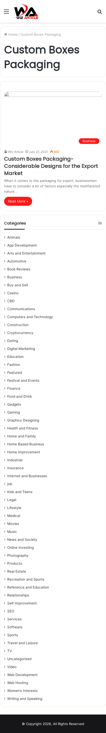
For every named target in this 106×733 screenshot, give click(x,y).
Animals (13, 237)
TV (9, 651)
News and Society (22, 539)
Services (14, 619)
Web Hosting (17, 683)
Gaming (13, 412)
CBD (11, 301)
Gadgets (14, 404)
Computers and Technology (30, 317)
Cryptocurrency (20, 333)
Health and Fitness (22, 428)
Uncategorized (19, 659)
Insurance (15, 468)
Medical (13, 516)
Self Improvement (22, 603)
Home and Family (21, 436)
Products (14, 563)
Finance (13, 388)
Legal (11, 500)
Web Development (22, 675)
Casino (13, 293)
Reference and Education (28, 587)
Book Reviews (18, 269)
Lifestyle (14, 508)
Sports (12, 635)
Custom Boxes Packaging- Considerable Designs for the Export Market (51, 166)
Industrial (14, 460)
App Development (22, 245)
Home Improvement (23, 452)
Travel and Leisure (22, 643)
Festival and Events (23, 380)
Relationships (18, 595)
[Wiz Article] (25, 11)
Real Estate (16, 571)
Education (15, 357)
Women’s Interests (22, 691)
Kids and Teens (19, 492)
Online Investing (20, 547)
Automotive (16, 261)
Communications (21, 309)
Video (11, 667)
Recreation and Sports (25, 579)
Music (12, 532)
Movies (13, 524)
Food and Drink (19, 396)
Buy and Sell (17, 285)
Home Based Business (25, 444)
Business (14, 277)
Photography (18, 555)
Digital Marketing (21, 349)
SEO (10, 611)
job (9, 484)
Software (14, 627)
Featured (14, 372)
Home (12, 34)
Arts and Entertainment (26, 253)
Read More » (18, 201)
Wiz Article (15, 152)
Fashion (13, 365)
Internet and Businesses (27, 476)
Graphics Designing (23, 420)
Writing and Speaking (24, 699)
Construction (18, 325)
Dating (12, 341)
